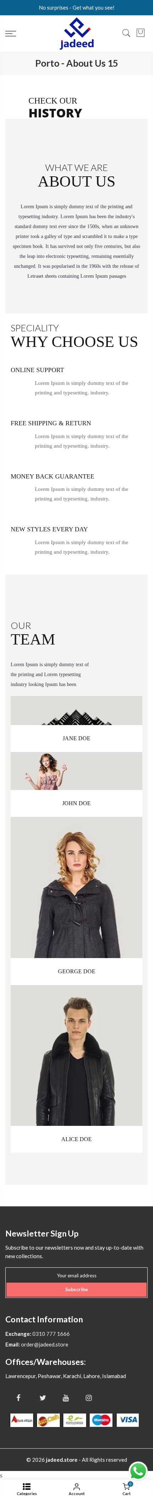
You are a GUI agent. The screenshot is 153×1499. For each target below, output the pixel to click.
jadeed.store (62, 1459)
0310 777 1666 (50, 1334)
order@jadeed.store (44, 1344)
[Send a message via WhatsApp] (138, 1471)
